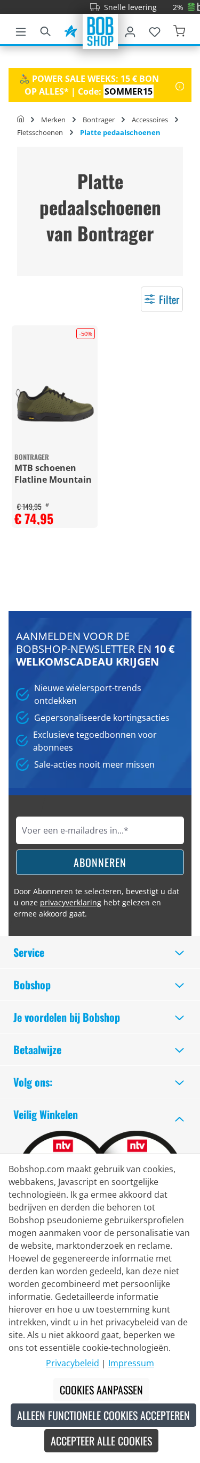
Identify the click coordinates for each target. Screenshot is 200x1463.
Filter (169, 299)
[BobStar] (70, 29)
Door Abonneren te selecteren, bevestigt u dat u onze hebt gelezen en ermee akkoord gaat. (96, 902)
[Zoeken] (45, 29)
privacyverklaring (70, 902)
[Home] (20, 119)
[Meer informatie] (180, 85)
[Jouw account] (130, 29)
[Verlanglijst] (154, 29)
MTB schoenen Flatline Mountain (53, 473)
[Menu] (21, 29)
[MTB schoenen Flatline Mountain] (54, 404)
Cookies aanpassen (101, 1390)
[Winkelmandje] (179, 29)
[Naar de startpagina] (100, 30)
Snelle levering (124, 7)
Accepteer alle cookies (101, 1441)
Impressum (131, 1363)
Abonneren (100, 862)
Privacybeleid (72, 1363)
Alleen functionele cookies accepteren (103, 1415)
